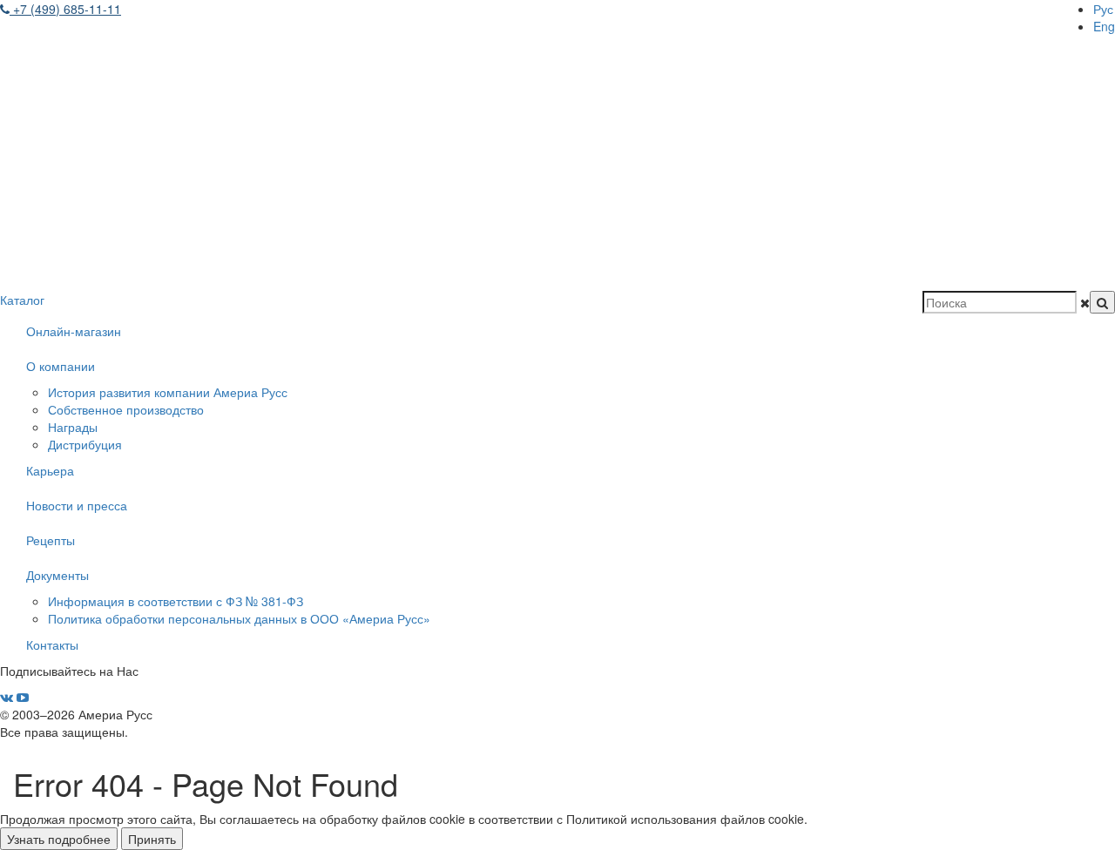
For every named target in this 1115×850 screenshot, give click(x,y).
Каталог (22, 299)
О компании (60, 365)
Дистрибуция (85, 444)
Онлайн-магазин (73, 331)
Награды (73, 426)
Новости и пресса (76, 505)
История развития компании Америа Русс (167, 392)
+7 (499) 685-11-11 (65, 8)
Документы (57, 575)
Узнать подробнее (59, 838)
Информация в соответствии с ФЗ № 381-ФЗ (175, 601)
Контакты (52, 644)
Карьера (50, 470)
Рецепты (50, 540)
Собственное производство (126, 409)
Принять (152, 838)
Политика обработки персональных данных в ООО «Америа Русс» (239, 618)
